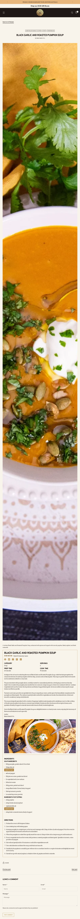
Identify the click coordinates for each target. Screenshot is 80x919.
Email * (43, 885)
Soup (44, 30)
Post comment (8, 915)
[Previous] (7, 2)
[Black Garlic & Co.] (40, 12)
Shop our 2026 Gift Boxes (40, 6)
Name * (5, 885)
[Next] (72, 2)
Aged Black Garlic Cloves (33, 30)
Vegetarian (50, 30)
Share (7, 863)
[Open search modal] (72, 13)
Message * (6, 894)
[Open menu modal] (4, 13)
